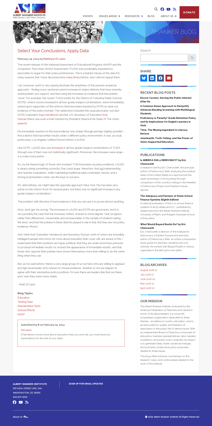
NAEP (21, 314)
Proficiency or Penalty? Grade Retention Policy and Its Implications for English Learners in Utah (168, 122)
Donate (189, 12)
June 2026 (146, 279)
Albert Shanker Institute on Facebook (162, 9)
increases (57, 147)
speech (22, 123)
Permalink (26, 330)
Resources (132, 16)
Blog (151, 16)
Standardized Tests (29, 305)
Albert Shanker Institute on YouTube (168, 9)
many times (73, 77)
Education (23, 297)
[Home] (29, 10)
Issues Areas (108, 16)
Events (88, 16)
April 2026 (145, 288)
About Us (167, 16)
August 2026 (147, 270)
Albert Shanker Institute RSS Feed (174, 9)
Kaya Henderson (49, 114)
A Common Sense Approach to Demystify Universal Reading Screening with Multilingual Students (167, 110)
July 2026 (145, 274)
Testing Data (25, 301)
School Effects (26, 310)
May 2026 (145, 283)
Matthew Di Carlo (54, 58)
